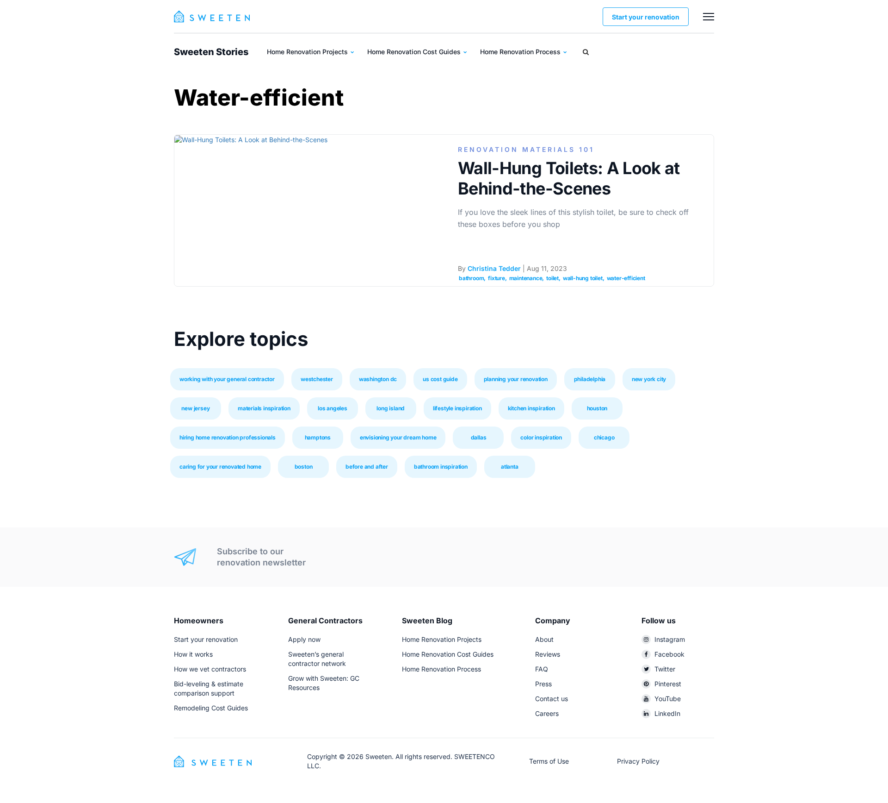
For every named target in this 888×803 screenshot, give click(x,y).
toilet (552, 278)
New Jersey (195, 408)
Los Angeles (332, 408)
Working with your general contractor (227, 379)
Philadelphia (590, 379)
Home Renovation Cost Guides (414, 52)
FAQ (541, 669)
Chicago (604, 437)
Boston (304, 466)
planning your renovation (516, 379)
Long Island (390, 408)
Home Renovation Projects (308, 52)
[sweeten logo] (213, 761)
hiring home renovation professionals (227, 437)
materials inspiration (264, 408)
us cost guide (440, 379)
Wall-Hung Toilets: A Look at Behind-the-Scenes (569, 178)
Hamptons (318, 437)
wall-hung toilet (583, 278)
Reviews (547, 654)
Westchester (317, 379)
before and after (366, 466)
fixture (496, 278)
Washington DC (378, 379)
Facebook (669, 654)
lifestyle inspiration (457, 408)
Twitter (664, 669)
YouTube (667, 699)
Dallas (479, 437)
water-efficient (626, 278)
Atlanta (509, 466)
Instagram (669, 639)
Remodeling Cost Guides (211, 708)
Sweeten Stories (211, 51)
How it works (193, 654)
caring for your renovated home (220, 466)
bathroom (471, 278)
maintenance (526, 278)
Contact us (551, 699)
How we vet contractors (210, 669)
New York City (649, 379)
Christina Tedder (494, 268)
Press (543, 684)
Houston (597, 408)
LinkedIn (667, 713)
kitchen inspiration (531, 408)
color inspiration (541, 437)
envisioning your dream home (398, 437)
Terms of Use (549, 761)
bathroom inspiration (441, 466)
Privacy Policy (638, 761)
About (544, 639)
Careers (547, 713)
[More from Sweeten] (708, 16)
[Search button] (586, 52)
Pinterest (667, 684)
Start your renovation (645, 17)
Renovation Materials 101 (526, 149)
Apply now (304, 639)
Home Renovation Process (521, 52)
